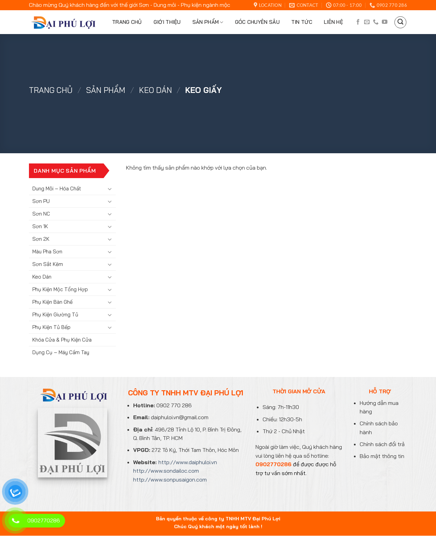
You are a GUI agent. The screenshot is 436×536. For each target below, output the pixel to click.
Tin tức (301, 22)
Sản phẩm (205, 22)
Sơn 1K (40, 226)
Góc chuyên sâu (257, 22)
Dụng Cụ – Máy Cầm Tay (60, 352)
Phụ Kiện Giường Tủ (55, 314)
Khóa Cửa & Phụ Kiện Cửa (62, 339)
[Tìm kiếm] (400, 22)
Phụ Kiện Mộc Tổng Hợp (60, 289)
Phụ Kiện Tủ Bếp (51, 327)
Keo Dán (155, 90)
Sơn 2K (40, 239)
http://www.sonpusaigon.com (170, 479)
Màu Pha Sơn (47, 251)
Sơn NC (41, 213)
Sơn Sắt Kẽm (47, 264)
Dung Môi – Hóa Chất (56, 188)
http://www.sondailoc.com (166, 470)
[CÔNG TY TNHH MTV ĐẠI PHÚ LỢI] (62, 22)
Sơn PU (41, 201)
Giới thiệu (167, 22)
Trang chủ (127, 22)
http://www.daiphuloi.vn (187, 462)
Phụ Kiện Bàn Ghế (52, 302)
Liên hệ (333, 22)
